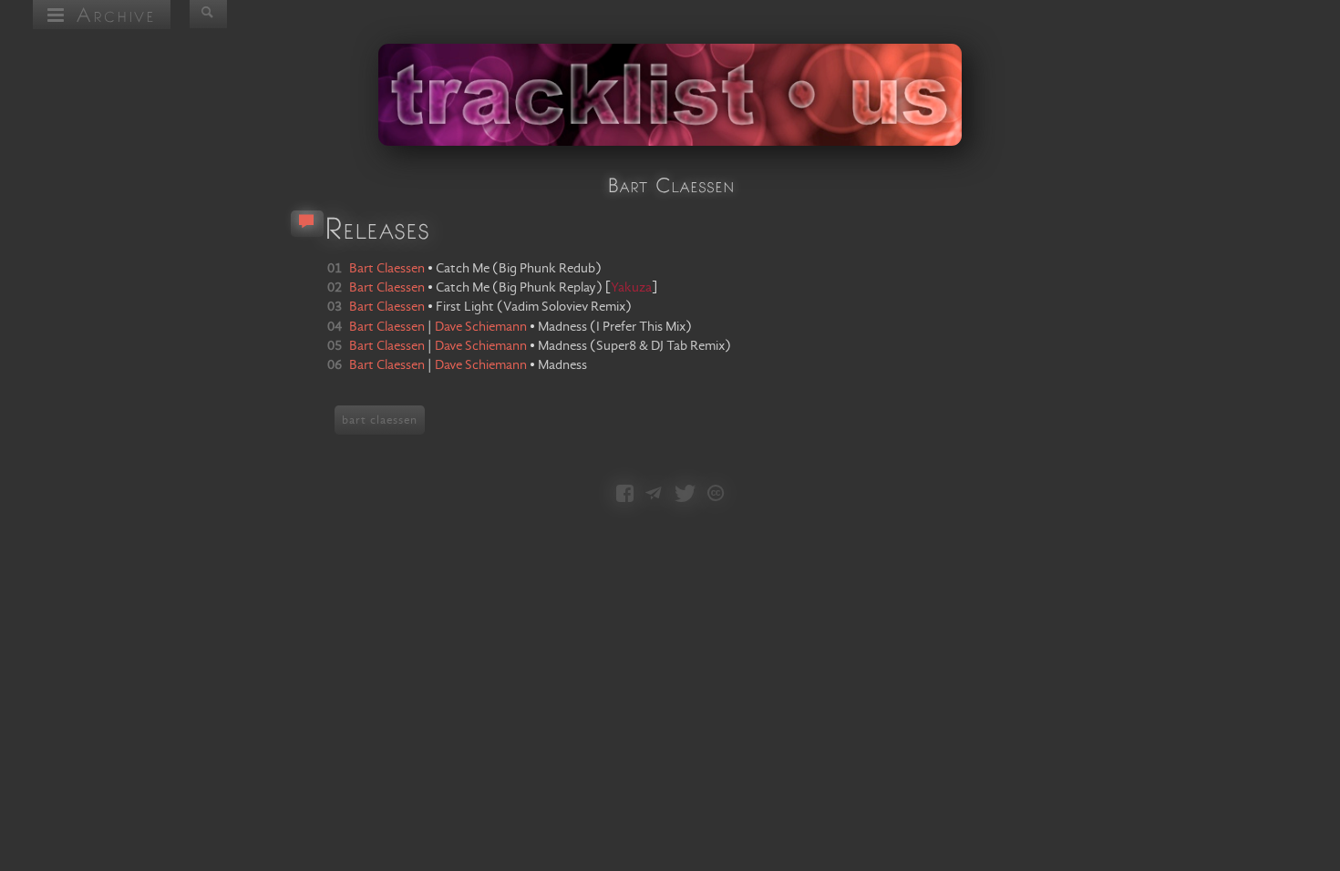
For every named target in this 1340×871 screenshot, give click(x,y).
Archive (111, 14)
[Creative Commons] (715, 495)
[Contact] (653, 495)
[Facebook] (625, 495)
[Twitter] (685, 495)
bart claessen (379, 420)
